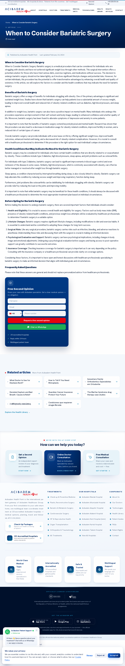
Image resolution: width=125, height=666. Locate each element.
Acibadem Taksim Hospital (92, 530)
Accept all (114, 655)
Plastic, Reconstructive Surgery (62, 502)
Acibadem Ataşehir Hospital (92, 508)
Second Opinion (91, 3)
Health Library (100, 10)
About (33, 10)
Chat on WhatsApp (38, 327)
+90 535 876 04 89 (113, 3)
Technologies (88, 10)
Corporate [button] (115, 492)
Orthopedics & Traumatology (61, 530)
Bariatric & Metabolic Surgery (61, 508)
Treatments (65, 10)
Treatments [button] (54, 492)
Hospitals (43, 10)
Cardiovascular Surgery (59, 513)
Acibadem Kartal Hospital (92, 524)
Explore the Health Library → (17, 412)
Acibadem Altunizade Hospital (93, 502)
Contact (119, 10)
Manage (90, 655)
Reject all (100, 655)
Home (8, 23)
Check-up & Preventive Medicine (62, 497)
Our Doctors (117, 502)
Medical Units (76, 10)
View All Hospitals (89, 535)
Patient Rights (117, 530)
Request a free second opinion (37, 320)
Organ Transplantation (59, 524)
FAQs (114, 524)
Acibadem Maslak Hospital (92, 497)
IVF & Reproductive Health (60, 519)
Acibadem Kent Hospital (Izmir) (94, 519)
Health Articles (109, 10)
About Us (116, 497)
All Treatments (56, 535)
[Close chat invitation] (36, 630)
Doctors (53, 10)
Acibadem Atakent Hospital (92, 513)
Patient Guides (118, 519)
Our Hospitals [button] (87, 492)
